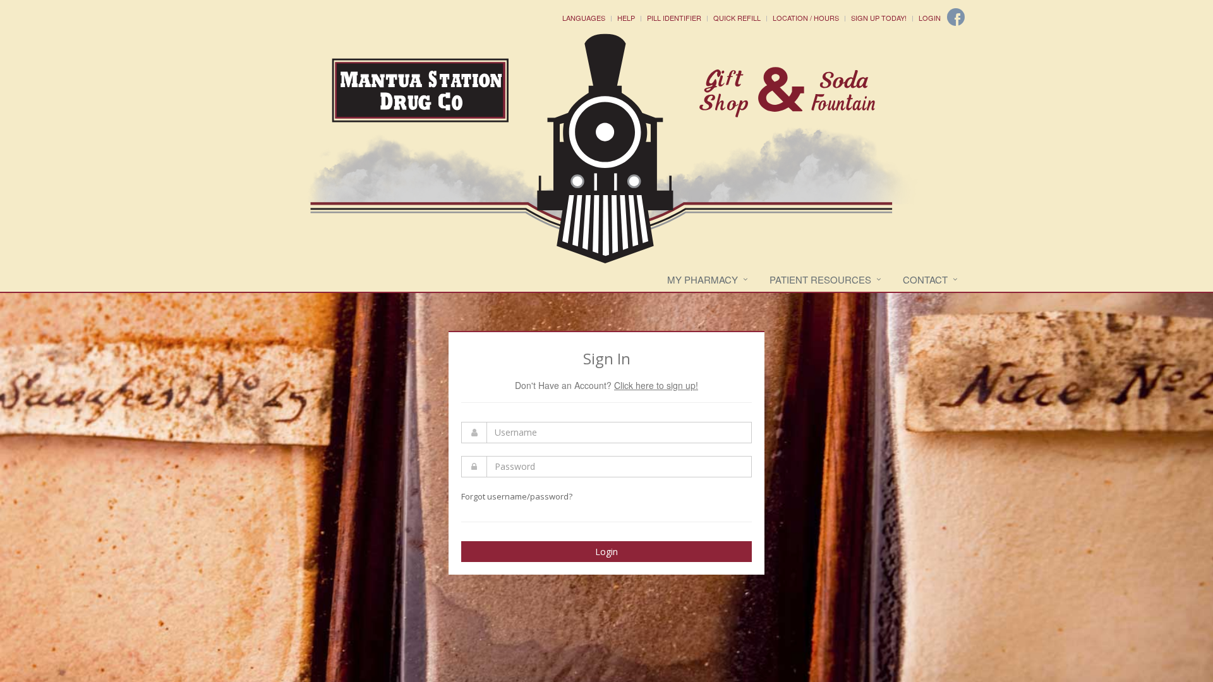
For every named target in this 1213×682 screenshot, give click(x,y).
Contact (925, 279)
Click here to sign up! (656, 385)
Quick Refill (737, 18)
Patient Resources (820, 279)
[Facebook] (956, 17)
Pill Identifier (674, 18)
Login (930, 18)
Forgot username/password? (516, 496)
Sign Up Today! (879, 18)
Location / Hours (806, 18)
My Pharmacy (702, 279)
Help (626, 18)
